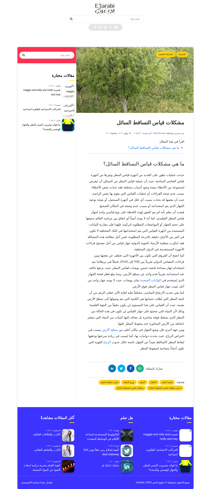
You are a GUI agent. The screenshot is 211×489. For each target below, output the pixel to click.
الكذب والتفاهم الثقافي (47, 449)
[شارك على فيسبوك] (131, 368)
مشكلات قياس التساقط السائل (130, 388)
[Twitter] (105, 27)
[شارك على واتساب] (140, 368)
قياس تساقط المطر (109, 382)
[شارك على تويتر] (121, 368)
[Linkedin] (100, 27)
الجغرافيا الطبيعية (165, 54)
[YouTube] (116, 27)
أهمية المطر (167, 382)
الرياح (106, 342)
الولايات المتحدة (150, 280)
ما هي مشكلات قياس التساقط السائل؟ (153, 147)
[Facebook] (110, 27)
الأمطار (153, 382)
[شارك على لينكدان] (112, 368)
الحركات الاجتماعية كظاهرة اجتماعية (41, 109)
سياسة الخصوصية (30, 482)
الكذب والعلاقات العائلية (46, 434)
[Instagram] (95, 27)
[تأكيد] (71, 19)
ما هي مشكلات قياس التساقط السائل (165, 388)
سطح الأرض (110, 329)
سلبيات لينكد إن (110, 465)
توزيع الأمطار (128, 382)
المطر (142, 382)
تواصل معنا (47, 482)
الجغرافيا (182, 54)
